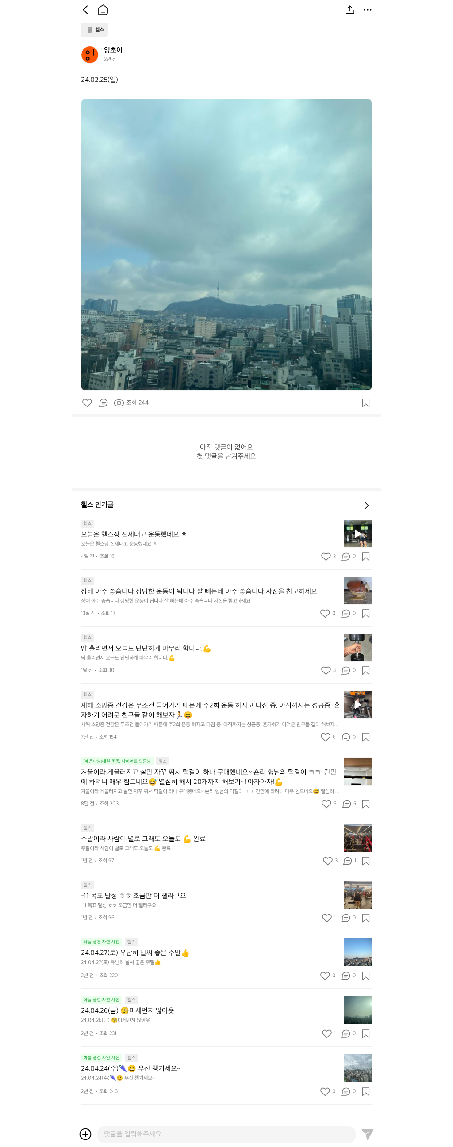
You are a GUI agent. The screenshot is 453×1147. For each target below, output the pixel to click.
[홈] (103, 10)
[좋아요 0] (87, 403)
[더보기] (368, 10)
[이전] (85, 10)
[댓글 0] (103, 403)
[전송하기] (368, 1134)
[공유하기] (350, 10)
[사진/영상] (85, 1134)
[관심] (366, 403)
